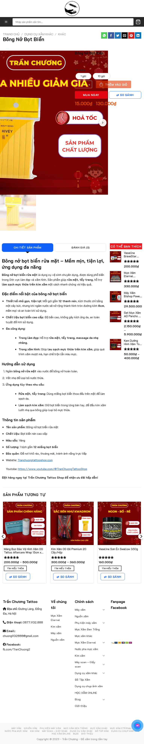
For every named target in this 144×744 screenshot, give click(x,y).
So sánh (127, 95)
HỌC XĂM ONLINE (86, 692)
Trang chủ (11, 34)
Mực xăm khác (83, 636)
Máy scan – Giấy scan (85, 664)
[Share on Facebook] (111, 35)
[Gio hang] (138, 22)
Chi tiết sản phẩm (27, 247)
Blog (78, 699)
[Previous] (3, 544)
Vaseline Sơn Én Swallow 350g (118, 549)
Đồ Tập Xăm (82, 679)
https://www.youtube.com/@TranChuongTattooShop (52, 469)
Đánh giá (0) (80, 247)
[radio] (83, 76)
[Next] (141, 544)
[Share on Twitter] (118, 35)
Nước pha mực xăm (86, 649)
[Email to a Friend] (125, 35)
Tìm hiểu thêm (15, 568)
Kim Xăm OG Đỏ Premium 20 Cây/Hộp (68, 550)
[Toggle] (103, 609)
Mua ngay (91, 95)
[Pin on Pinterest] (131, 35)
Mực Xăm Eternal (56, 618)
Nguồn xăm (57, 639)
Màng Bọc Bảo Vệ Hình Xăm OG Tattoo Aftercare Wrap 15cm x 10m (23, 550)
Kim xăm (56, 626)
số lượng (80, 69)
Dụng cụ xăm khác (39, 34)
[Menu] (6, 22)
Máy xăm (56, 633)
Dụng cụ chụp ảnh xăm (89, 686)
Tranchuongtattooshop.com (35, 460)
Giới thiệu (81, 706)
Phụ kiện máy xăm (86, 623)
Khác (62, 34)
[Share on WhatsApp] (104, 35)
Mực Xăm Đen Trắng (87, 629)
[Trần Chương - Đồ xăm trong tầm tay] (72, 8)
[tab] (27, 247)
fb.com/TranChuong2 (16, 649)
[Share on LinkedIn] (138, 35)
